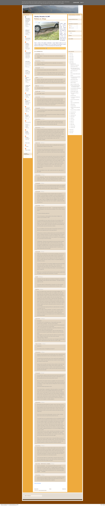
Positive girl (37, 91)
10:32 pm (41, 276)
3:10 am (43, 343)
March (72, 124)
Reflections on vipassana (75, 65)
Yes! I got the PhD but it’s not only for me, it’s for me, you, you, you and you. (28, 64)
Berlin (71, 72)
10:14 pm (41, 77)
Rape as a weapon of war (75, 84)
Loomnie (26, 70)
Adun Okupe (27, 61)
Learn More (76, 2)
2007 (71, 62)
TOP (104, 504)
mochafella (37, 53)
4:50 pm (44, 48)
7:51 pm (42, 251)
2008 (71, 61)
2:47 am (42, 119)
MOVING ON (27, 133)
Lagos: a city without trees (75, 102)
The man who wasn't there (75, 99)
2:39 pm (42, 183)
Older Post (64, 488)
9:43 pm (52, 463)
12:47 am (43, 108)
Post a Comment (37, 483)
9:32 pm (42, 67)
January (72, 127)
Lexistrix (26, 146)
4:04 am (42, 402)
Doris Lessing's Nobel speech (75, 73)
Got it (81, 2)
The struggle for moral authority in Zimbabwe (27, 33)
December (72, 63)
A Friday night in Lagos (74, 91)
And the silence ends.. (74, 66)
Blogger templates (4, 504)
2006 (71, 129)
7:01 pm (42, 60)
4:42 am (42, 445)
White (71, 101)
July (71, 118)
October (72, 113)
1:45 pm (42, 352)
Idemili (36, 276)
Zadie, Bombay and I (74, 70)
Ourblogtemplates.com (13, 504)
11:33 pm (43, 91)
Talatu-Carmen (38, 343)
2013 (71, 53)
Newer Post (36, 488)
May (71, 121)
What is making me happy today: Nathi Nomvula (27, 72)
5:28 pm (41, 289)
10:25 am (42, 142)
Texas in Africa (28, 94)
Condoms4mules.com (74, 89)
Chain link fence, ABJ (74, 79)
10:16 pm (42, 85)
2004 (71, 132)
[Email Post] (46, 48)
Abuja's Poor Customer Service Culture (28, 110)
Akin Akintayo (27, 38)
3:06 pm (42, 191)
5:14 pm (42, 53)
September (72, 115)
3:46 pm (42, 205)
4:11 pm (42, 373)
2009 (71, 59)
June (71, 119)
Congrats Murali (73, 105)
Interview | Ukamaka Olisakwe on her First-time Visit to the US (27, 24)
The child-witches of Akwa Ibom (76, 88)
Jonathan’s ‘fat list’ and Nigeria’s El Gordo (28, 80)
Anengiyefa (37, 67)
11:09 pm (43, 318)
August (72, 116)
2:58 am (42, 127)
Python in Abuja (40, 18)
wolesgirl (26, 137)
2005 (71, 131)
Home (50, 488)
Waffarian (37, 85)
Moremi (72, 75)
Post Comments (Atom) (42, 490)
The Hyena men (73, 95)
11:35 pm (43, 96)
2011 (71, 56)
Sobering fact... (73, 104)
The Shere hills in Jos (74, 81)
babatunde (37, 142)
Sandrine (37, 289)
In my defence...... (28, 138)
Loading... (25, 156)
